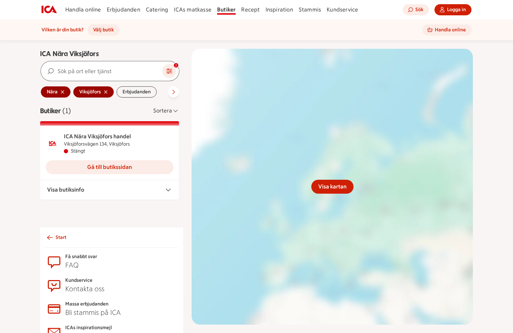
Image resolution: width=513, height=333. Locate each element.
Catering (157, 9)
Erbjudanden (123, 9)
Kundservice (342, 9)
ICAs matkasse (192, 9)
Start (60, 237)
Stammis (310, 9)
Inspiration (279, 9)
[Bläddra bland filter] (173, 92)
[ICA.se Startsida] (49, 10)
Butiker (226, 9)
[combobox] (101, 71)
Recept (250, 9)
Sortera (162, 110)
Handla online (83, 9)
